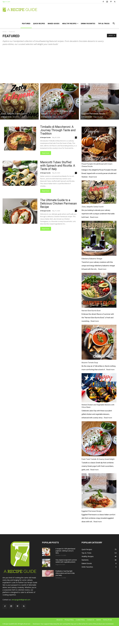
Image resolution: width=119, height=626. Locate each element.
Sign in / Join (6, 1)
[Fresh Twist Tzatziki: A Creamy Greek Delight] (59, 101)
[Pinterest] (111, 1)
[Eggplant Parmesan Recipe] (99, 101)
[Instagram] (107, 1)
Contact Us (90, 620)
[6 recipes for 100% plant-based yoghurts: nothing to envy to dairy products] (46, 552)
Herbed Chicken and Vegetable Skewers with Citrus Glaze (98, 406)
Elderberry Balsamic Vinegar (92, 259)
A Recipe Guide (6, 117)
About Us (59, 620)
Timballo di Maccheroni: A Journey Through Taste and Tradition (58, 130)
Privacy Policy (69, 620)
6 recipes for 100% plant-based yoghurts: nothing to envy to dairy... (65, 551)
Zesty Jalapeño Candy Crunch (93, 207)
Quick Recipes (39, 23)
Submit (98, 620)
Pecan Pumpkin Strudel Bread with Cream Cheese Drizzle (97, 165)
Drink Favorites (88, 23)
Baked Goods (53, 23)
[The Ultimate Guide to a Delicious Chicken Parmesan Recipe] (20, 211)
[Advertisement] (59, 63)
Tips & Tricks (103, 23)
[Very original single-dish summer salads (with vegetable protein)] (46, 563)
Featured (26, 23)
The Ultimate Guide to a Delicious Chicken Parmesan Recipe (58, 203)
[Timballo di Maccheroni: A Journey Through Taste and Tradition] (20, 138)
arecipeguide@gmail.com (21, 600)
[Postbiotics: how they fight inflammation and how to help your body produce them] (48, 573)
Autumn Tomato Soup (90, 363)
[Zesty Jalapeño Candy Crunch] (19, 101)
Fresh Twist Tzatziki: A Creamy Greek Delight (98, 459)
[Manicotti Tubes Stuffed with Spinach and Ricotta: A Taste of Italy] (20, 173)
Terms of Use (107, 620)
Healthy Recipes (69, 23)
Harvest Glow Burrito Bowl (91, 311)
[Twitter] (114, 1)
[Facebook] (103, 1)
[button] (113, 24)
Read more (45, 153)
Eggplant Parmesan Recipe (91, 511)
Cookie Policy (80, 620)
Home (5, 32)
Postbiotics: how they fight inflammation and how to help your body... (65, 573)
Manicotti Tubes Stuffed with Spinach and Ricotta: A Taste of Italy (57, 166)
